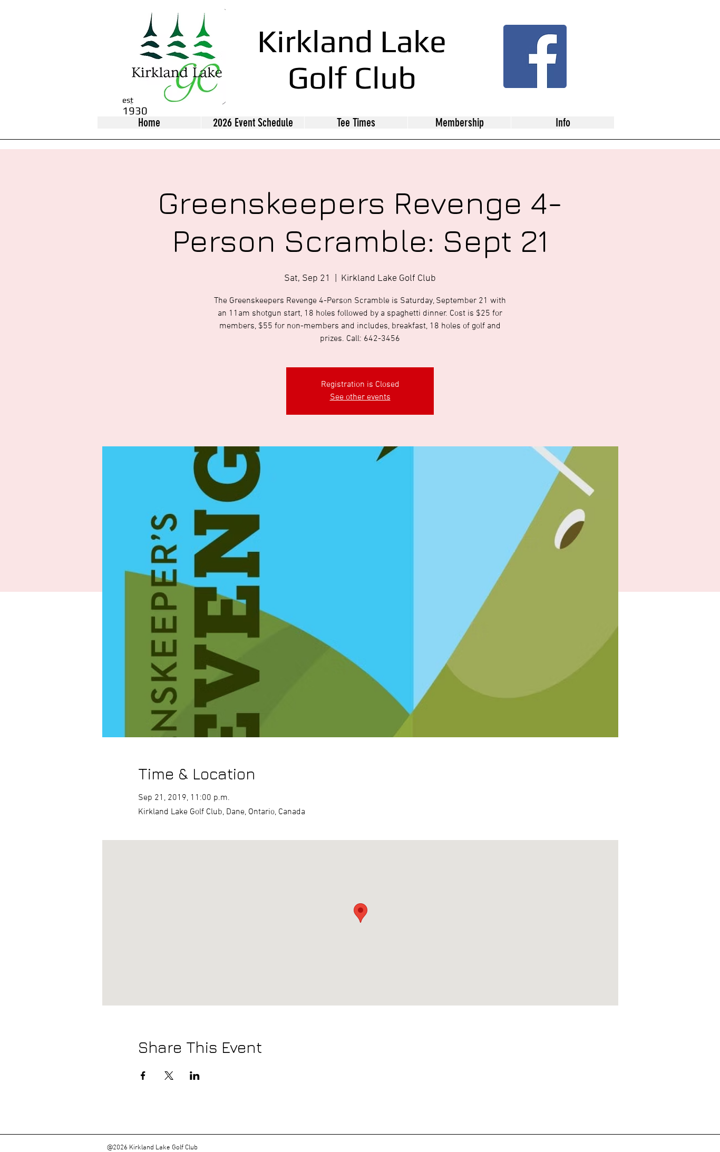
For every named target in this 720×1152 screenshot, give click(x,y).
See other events (360, 397)
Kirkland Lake (351, 41)
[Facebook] (535, 56)
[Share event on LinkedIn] (195, 1075)
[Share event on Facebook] (143, 1075)
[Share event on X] (169, 1075)
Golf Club (352, 77)
